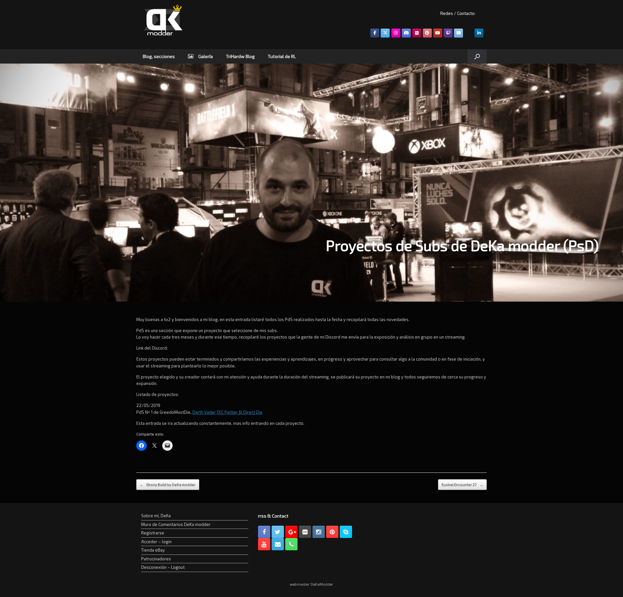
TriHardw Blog (240, 56)
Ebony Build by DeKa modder (168, 485)
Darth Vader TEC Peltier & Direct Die (227, 412)
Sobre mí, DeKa (156, 515)
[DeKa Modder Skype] (346, 532)
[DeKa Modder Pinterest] (332, 532)
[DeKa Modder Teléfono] (291, 544)
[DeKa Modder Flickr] (305, 532)
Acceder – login (156, 541)
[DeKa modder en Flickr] (416, 33)
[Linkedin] (478, 33)
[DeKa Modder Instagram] (318, 532)
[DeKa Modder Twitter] (278, 532)
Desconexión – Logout (163, 567)
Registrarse (152, 532)
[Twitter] (385, 33)
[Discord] (406, 33)
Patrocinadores (156, 558)
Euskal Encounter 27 (462, 485)
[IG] (395, 33)
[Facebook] (374, 33)
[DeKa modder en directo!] (448, 33)
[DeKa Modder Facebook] (264, 532)
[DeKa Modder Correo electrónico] (278, 544)
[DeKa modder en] (427, 33)
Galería (205, 56)
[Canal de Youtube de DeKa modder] (437, 33)
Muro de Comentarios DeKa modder (176, 524)
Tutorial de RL (282, 56)
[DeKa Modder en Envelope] (458, 33)
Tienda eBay (153, 550)
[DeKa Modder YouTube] (264, 544)
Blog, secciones (159, 56)
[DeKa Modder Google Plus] (291, 532)
